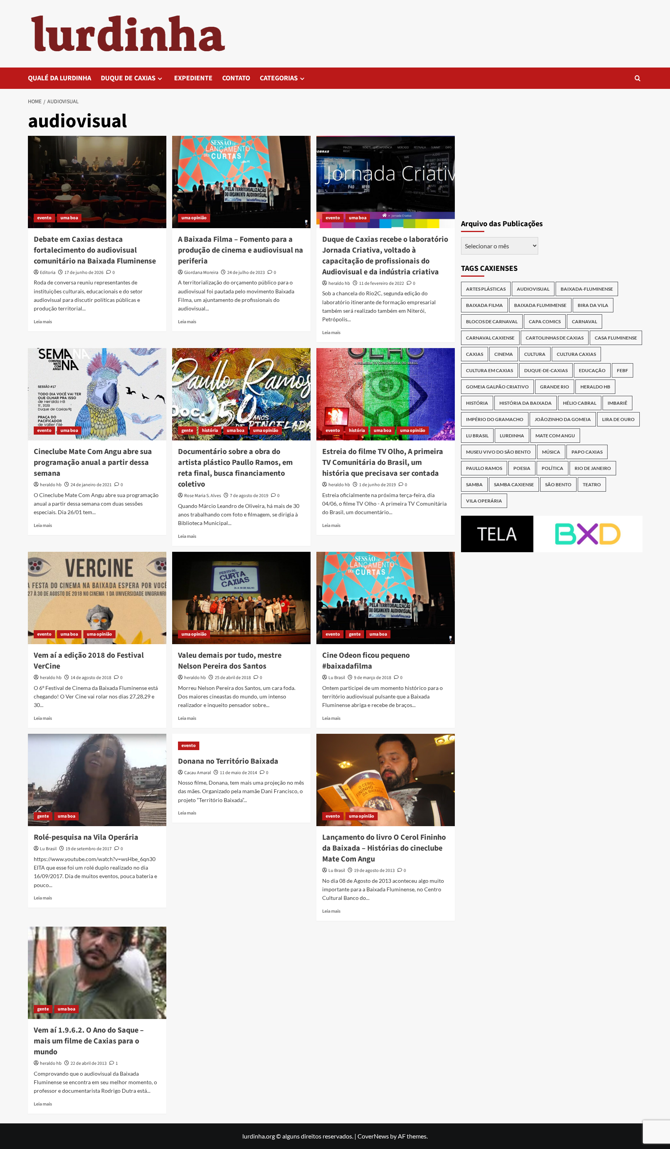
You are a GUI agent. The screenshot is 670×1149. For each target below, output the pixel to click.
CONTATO (236, 78)
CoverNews (373, 1136)
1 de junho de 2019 (377, 485)
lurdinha (512, 435)
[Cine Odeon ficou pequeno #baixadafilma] (385, 598)
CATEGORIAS (279, 78)
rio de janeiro (593, 468)
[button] (637, 78)
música (551, 452)
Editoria (47, 272)
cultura (535, 354)
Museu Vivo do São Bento (498, 452)
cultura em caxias (489, 370)
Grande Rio (554, 387)
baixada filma (484, 305)
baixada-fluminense (587, 289)
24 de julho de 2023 (246, 272)
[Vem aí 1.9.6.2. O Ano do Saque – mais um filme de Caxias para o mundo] (97, 973)
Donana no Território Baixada (228, 761)
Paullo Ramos (484, 468)
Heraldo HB (595, 387)
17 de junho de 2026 (84, 272)
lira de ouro (618, 419)
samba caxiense (514, 484)
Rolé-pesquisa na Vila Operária (86, 837)
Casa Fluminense (616, 338)
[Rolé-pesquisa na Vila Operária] (97, 780)
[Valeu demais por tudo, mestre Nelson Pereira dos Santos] (241, 598)
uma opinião (194, 218)
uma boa (69, 218)
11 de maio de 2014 (238, 772)
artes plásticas (486, 289)
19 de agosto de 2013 (374, 870)
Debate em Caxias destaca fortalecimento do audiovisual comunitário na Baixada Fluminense (95, 250)
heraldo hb (339, 283)
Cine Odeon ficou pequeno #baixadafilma (366, 661)
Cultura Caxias (576, 354)
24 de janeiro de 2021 (91, 485)
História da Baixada (525, 403)
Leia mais (43, 321)
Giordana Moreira (201, 272)
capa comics (545, 321)
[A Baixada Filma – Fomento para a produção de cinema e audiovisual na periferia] (241, 182)
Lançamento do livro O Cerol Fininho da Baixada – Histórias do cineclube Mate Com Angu (384, 848)
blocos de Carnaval (492, 321)
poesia (521, 468)
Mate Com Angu (555, 435)
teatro (592, 484)
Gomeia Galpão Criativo (497, 387)
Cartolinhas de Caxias (555, 338)
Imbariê (617, 403)
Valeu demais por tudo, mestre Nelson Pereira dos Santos (229, 661)
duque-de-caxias (546, 370)
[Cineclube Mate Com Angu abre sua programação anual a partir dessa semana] (97, 394)
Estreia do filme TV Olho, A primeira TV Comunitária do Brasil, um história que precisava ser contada (382, 462)
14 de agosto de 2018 (91, 677)
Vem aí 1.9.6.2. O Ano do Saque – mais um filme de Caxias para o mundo (89, 1041)
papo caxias (587, 452)
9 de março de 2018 (372, 677)
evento (44, 218)
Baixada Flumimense (540, 305)
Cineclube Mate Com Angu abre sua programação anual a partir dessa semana (93, 462)
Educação (592, 370)
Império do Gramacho (494, 419)
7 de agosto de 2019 (249, 495)
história (210, 430)
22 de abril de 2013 (89, 1063)
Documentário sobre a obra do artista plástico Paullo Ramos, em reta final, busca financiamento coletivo (235, 468)
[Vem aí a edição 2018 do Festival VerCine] (97, 598)
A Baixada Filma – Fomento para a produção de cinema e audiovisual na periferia (240, 250)
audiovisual (533, 289)
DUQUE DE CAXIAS (128, 78)
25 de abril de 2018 (233, 677)
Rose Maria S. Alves (202, 495)
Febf (622, 370)
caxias (474, 354)
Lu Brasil (336, 677)
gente (187, 430)
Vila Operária (484, 501)
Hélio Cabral (579, 403)
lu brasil (477, 435)
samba (474, 484)
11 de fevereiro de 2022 (381, 283)
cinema (503, 354)
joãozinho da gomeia (563, 419)
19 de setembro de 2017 (89, 849)
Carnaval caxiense (490, 338)
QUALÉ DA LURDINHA (59, 78)
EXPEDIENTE (193, 78)
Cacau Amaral (197, 772)
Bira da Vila (593, 305)
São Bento (558, 484)
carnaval (584, 321)
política (552, 468)
